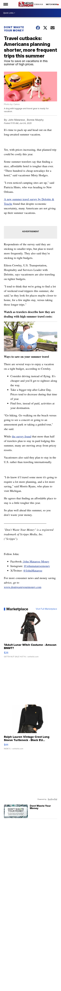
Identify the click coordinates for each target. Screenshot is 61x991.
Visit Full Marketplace (46, 609)
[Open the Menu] (5, 4)
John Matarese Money (35, 561)
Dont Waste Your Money (14, 29)
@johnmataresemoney (37, 566)
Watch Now (51, 4)
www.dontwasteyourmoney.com (22, 587)
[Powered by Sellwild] (52, 799)
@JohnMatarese (32, 570)
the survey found (21, 436)
